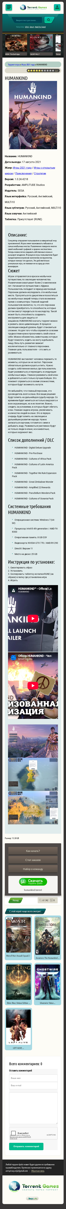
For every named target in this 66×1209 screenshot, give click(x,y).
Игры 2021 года (22, 167)
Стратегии (40, 173)
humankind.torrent (33, 889)
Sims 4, (32, 26)
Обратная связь (37, 1170)
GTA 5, (27, 26)
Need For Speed (40, 26)
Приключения (23, 173)
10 (53, 70)
